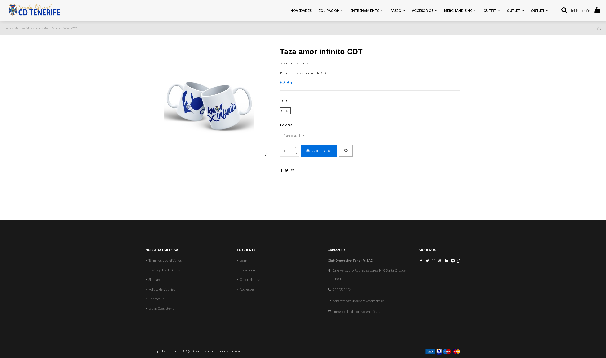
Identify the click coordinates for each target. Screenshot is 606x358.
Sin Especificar (300, 63)
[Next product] (601, 28)
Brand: (284, 63)
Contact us (156, 299)
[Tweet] (286, 170)
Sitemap (154, 280)
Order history (250, 280)
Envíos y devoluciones (164, 270)
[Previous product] (598, 28)
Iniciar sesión (580, 11)
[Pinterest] (292, 170)
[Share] (282, 170)
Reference (287, 73)
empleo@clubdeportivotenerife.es (356, 311)
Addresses (247, 289)
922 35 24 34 (342, 289)
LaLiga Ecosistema (161, 308)
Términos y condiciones (165, 260)
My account (248, 270)
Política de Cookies (161, 289)
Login (243, 260)
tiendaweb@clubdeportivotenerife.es (358, 301)
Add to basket (322, 151)
